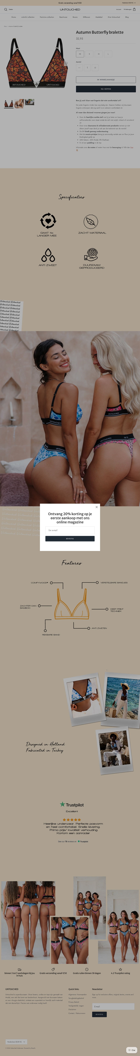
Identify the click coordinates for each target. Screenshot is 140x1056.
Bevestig (70, 539)
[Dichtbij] (97, 507)
